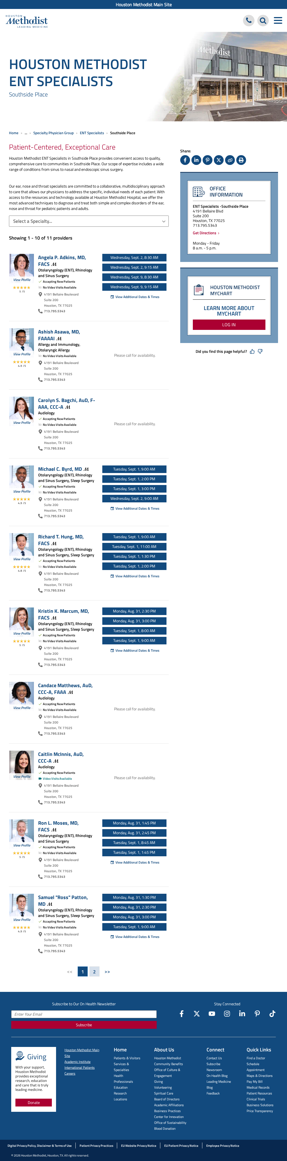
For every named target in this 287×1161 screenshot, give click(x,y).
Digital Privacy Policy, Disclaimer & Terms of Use (40, 1145)
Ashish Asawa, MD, (59, 335)
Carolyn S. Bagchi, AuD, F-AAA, (66, 403)
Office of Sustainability (170, 1122)
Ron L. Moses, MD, (58, 826)
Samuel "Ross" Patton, (63, 900)
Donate (34, 1102)
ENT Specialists (92, 133)
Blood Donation (164, 1128)
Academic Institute (77, 1061)
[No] (260, 351)
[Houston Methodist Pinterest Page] (257, 1013)
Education (121, 1087)
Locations (120, 1099)
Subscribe (84, 1025)
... (26, 133)
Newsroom (214, 1069)
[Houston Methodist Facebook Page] (181, 1013)
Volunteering (163, 1087)
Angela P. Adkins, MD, (62, 260)
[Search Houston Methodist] (263, 20)
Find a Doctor (256, 1058)
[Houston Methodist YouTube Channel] (212, 1013)
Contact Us (214, 1058)
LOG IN (229, 324)
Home (13, 133)
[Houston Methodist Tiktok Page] (272, 1013)
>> (107, 971)
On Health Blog (217, 1075)
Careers (69, 1073)
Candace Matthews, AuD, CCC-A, (65, 688)
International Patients (79, 1067)
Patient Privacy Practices (96, 1145)
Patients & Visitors (127, 1058)
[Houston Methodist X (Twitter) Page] (196, 1013)
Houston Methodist (167, 1058)
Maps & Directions (260, 1075)
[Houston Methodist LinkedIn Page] (242, 1013)
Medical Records (258, 1087)
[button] (89, 221)
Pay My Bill (255, 1081)
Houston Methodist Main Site (144, 4)
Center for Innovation (169, 1116)
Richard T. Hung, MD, (61, 540)
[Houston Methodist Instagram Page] (227, 1013)
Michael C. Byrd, (60, 469)
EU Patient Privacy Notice (181, 1145)
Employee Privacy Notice (222, 1145)
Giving (158, 1081)
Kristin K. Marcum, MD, (63, 614)
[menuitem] (143, 4)
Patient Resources (259, 1093)
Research (120, 1093)
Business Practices (167, 1110)
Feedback (213, 1093)
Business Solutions (260, 1105)
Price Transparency (260, 1110)
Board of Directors (167, 1099)
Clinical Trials (256, 1099)
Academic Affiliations (169, 1105)
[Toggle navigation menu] (278, 20)
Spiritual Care (163, 1093)
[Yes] (252, 351)
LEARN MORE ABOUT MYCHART (229, 311)
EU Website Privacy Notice (138, 1145)
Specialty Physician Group (53, 133)
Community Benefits (168, 1064)
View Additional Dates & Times (137, 296)
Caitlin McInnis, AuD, (61, 757)
